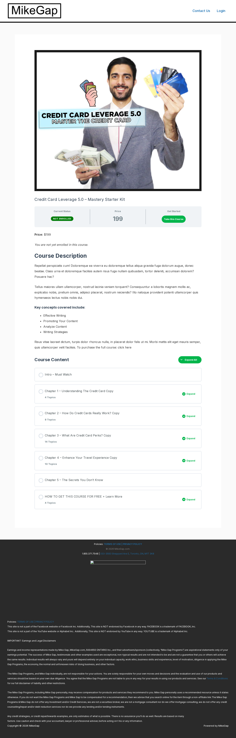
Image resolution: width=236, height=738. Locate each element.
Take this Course (173, 219)
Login (221, 11)
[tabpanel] (118, 291)
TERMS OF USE (112, 544)
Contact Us (201, 11)
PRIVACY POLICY (132, 544)
